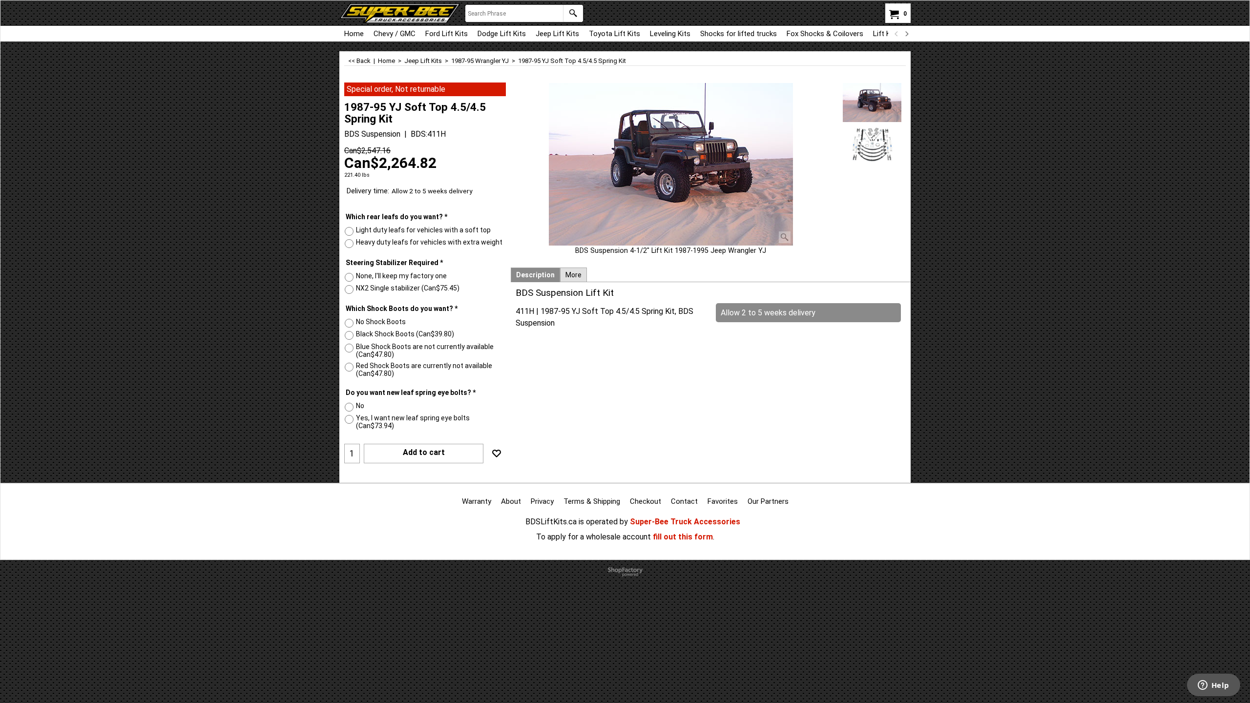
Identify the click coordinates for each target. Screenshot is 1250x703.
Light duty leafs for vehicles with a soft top (423, 230)
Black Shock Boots (405, 334)
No (360, 406)
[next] (906, 33)
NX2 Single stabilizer (407, 288)
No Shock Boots (381, 322)
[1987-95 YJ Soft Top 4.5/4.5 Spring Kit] (671, 164)
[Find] (573, 13)
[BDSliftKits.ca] (399, 13)
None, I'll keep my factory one (401, 276)
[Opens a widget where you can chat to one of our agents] (1213, 686)
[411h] (872, 144)
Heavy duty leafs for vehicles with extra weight (429, 242)
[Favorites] (496, 453)
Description (535, 275)
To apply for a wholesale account (593, 536)
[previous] (896, 33)
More (573, 275)
